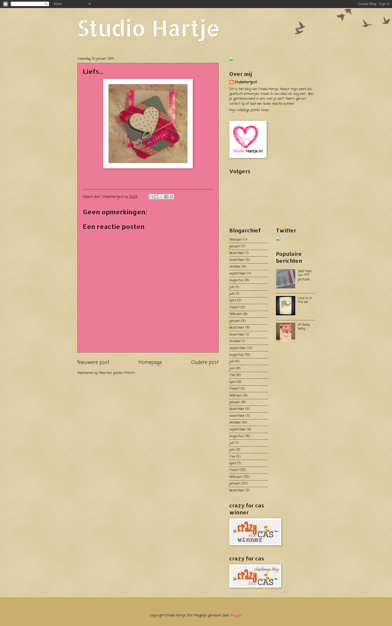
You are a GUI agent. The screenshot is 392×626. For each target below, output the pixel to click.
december (236, 253)
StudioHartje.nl (246, 82)
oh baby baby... (304, 326)
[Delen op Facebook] (166, 196)
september (237, 273)
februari (235, 239)
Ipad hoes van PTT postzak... (305, 275)
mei (232, 375)
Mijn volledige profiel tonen (249, 110)
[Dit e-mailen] (151, 196)
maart (234, 307)
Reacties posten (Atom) (117, 372)
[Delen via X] (161, 196)
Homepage (150, 362)
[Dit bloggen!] (156, 196)
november (237, 259)
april (232, 300)
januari (234, 246)
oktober (235, 266)
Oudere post (205, 362)
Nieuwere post (93, 362)
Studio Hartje (148, 28)
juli (231, 287)
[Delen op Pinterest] (171, 196)
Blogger (236, 615)
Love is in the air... (305, 300)
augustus (236, 280)
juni (232, 293)
